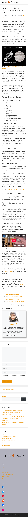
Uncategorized (6, 445)
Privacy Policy (5, 476)
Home (3, 467)
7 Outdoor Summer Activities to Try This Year (14, 416)
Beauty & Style (6, 434)
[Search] (23, 399)
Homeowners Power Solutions (10, 438)
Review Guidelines (8, 474)
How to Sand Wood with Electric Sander (12, 410)
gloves (21, 284)
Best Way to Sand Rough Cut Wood (14, 301)
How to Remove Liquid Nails (12, 299)
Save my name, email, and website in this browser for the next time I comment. (14, 376)
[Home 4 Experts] (9, 2)
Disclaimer (4, 478)
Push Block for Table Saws (12, 294)
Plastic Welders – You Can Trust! (15, 189)
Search (4, 396)
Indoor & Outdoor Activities (9, 440)
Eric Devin (14, 324)
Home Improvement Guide (9, 436)
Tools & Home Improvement (9, 443)
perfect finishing (8, 271)
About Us (4, 470)
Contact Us (5, 472)
